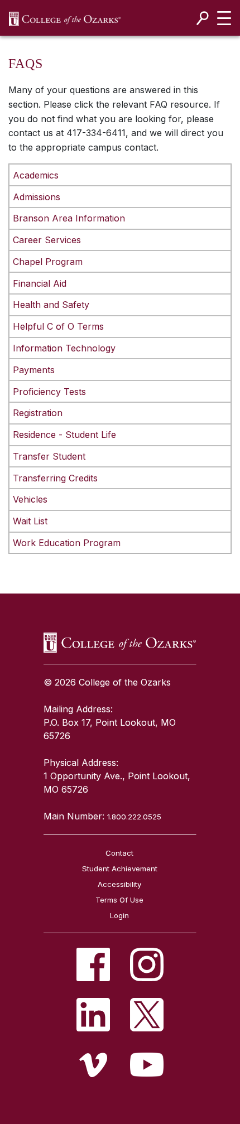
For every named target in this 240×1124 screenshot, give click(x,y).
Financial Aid (39, 283)
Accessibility (119, 884)
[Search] (203, 18)
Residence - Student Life (64, 434)
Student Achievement (119, 868)
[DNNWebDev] (65, 18)
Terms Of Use (119, 899)
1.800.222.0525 (134, 816)
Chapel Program (48, 261)
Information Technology (64, 348)
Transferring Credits (55, 478)
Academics (36, 175)
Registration (38, 412)
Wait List (30, 521)
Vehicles (30, 499)
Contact (119, 852)
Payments (34, 369)
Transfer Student (49, 456)
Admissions (36, 196)
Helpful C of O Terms (58, 326)
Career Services (47, 239)
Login (119, 915)
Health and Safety (51, 304)
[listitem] (93, 964)
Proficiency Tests (49, 391)
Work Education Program (67, 542)
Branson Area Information (69, 218)
